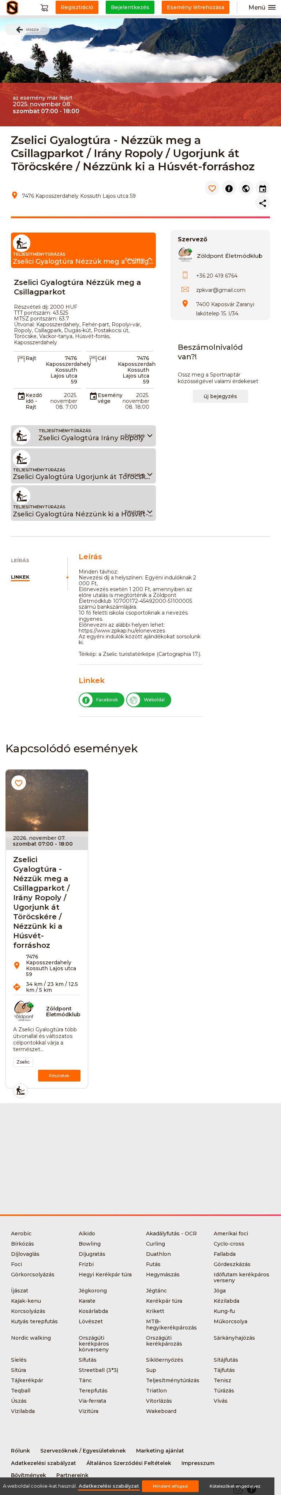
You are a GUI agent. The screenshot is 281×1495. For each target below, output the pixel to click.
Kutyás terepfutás (34, 1321)
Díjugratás (92, 1254)
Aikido (87, 1233)
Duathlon (158, 1254)
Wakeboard (161, 1411)
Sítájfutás (226, 1360)
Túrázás (224, 1391)
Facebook (107, 699)
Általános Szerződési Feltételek (128, 1463)
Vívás (221, 1401)
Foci (16, 1264)
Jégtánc (156, 1291)
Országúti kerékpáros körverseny (94, 1344)
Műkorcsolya (230, 1321)
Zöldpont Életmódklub (229, 255)
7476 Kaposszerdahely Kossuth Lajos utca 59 (68, 370)
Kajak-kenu (26, 1301)
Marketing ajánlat (160, 1451)
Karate (87, 1301)
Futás (153, 1264)
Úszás (19, 1401)
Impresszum (197, 1463)
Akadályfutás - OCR (171, 1233)
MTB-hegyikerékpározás (171, 1324)
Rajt (31, 358)
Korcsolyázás (28, 1311)
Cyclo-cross (229, 1244)
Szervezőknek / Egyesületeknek (83, 1451)
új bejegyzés (220, 396)
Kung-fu (224, 1311)
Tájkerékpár (27, 1380)
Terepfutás (93, 1391)
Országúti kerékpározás (164, 1341)
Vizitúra (88, 1411)
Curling (155, 1244)
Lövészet (91, 1321)
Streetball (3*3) (98, 1370)
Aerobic (21, 1233)
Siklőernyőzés (164, 1360)
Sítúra (18, 1370)
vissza (32, 29)
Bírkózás (22, 1244)
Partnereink (72, 1475)
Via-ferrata (92, 1401)
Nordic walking (31, 1338)
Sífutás (88, 1360)
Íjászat (19, 1291)
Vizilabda (23, 1411)
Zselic (23, 1062)
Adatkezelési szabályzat (43, 1463)
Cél (102, 358)
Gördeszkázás (232, 1264)
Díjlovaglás (25, 1254)
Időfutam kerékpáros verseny (241, 1277)
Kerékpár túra (164, 1301)
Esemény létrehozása (195, 7)
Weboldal (154, 699)
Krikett (155, 1311)
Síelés (19, 1360)
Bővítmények (28, 1475)
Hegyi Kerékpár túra (105, 1274)
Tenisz (222, 1380)
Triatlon (156, 1391)
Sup (151, 1370)
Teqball (20, 1391)
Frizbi (86, 1264)
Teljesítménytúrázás (172, 1380)
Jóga (220, 1291)
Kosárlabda (93, 1311)
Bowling (90, 1244)
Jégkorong (93, 1291)
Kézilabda (226, 1301)
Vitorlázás (159, 1401)
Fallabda (225, 1254)
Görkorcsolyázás (33, 1274)
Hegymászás (163, 1274)
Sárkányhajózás (234, 1338)
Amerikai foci (231, 1233)
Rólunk (20, 1451)
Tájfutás (224, 1370)
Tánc (85, 1380)
